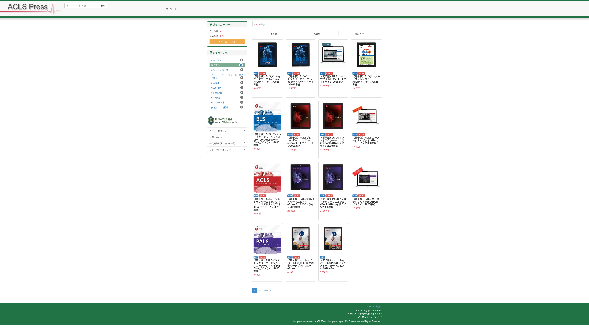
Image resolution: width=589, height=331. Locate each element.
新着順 (317, 33)
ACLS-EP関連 (226, 102)
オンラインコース (226, 69)
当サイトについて (218, 130)
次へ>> (267, 290)
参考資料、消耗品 (226, 107)
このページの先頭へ (372, 306)
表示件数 (359, 33)
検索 (103, 5)
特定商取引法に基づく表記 (222, 143)
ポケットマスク (226, 60)
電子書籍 (226, 65)
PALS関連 (226, 97)
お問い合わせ (216, 137)
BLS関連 (226, 82)
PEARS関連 (226, 92)
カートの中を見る (227, 41)
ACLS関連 (226, 87)
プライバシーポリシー (220, 149)
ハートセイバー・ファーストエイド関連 (227, 76)
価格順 (273, 33)
